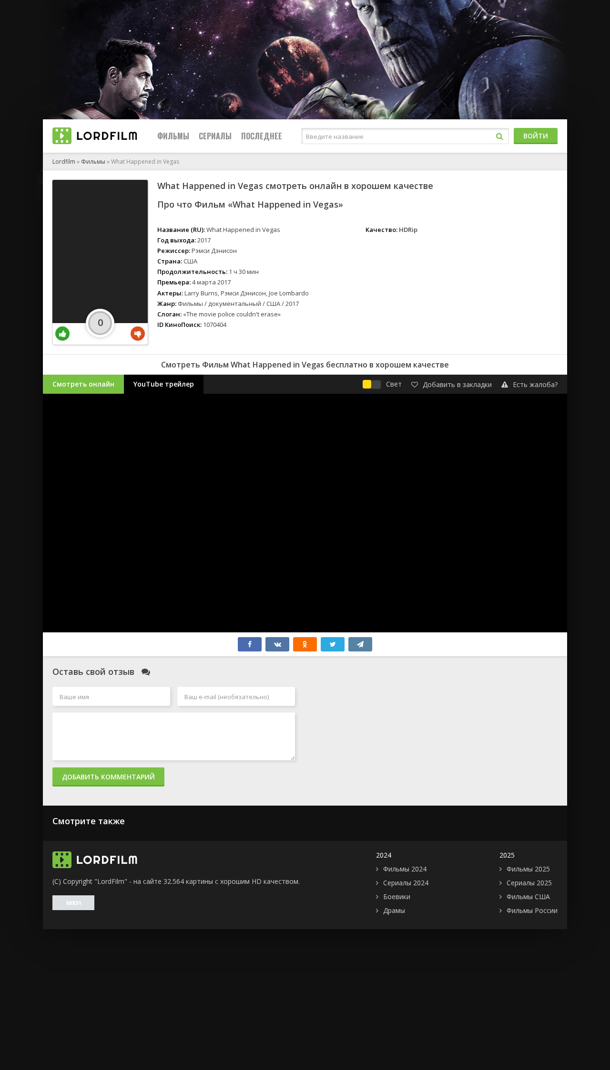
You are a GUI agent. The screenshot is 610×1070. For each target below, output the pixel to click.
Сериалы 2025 (529, 882)
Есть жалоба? (535, 384)
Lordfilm (63, 161)
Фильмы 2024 (405, 868)
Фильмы (173, 136)
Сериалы (215, 136)
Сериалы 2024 (405, 882)
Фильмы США (528, 896)
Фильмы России (532, 910)
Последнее (261, 136)
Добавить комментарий (108, 776)
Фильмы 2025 (528, 868)
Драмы (394, 910)
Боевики (396, 896)
